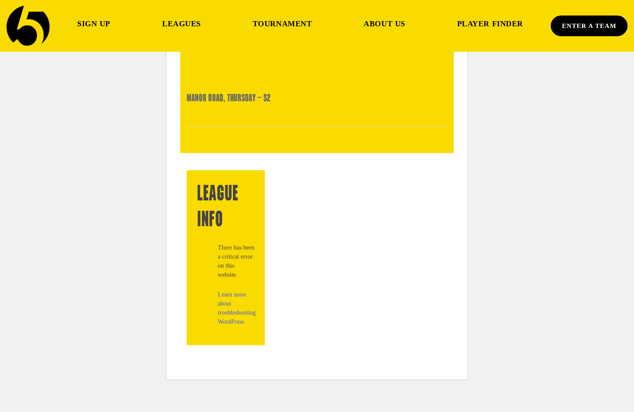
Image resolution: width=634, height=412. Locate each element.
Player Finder (490, 23)
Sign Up (93, 23)
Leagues (181, 23)
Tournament (282, 23)
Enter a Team (589, 25)
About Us (384, 23)
